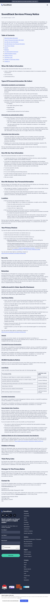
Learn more (19, 597)
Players (25, 520)
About (25, 562)
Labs (25, 573)
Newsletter (26, 580)
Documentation (27, 554)
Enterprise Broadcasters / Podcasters (32, 539)
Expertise (26, 571)
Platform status (27, 552)
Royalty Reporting (28, 533)
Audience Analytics (28, 531)
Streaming (26, 513)
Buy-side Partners (28, 541)
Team (25, 564)
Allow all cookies (24, 600)
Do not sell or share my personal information (10, 600)
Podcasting (26, 515)
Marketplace (27, 526)
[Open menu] (47, 5)
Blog (25, 566)
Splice (25, 518)
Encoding (26, 522)
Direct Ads (26, 524)
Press (25, 577)
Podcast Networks (28, 543)
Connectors (26, 528)
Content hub (27, 575)
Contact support (28, 556)
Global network (27, 569)
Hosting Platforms (28, 546)
